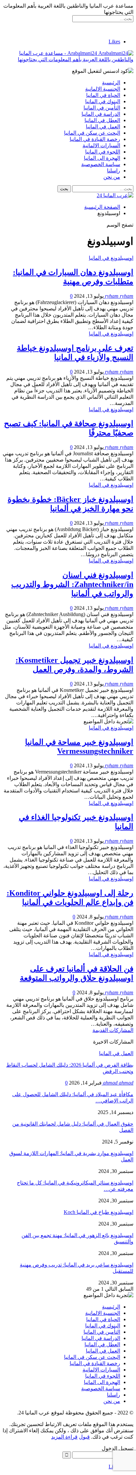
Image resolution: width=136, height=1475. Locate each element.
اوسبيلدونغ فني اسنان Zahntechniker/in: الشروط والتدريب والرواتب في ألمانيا (72, 584)
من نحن (111, 177)
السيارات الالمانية (101, 145)
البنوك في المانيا (102, 101)
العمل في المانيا (103, 126)
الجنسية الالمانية (102, 89)
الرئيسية (111, 82)
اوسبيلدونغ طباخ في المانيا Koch (98, 1212)
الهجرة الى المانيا (102, 158)
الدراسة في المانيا (101, 114)
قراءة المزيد (64, 1437)
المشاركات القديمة (112, 1030)
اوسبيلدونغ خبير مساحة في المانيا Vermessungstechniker (79, 746)
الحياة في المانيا (103, 95)
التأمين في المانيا (102, 108)
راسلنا (113, 170)
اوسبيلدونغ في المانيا (111, 258)
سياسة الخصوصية (100, 164)
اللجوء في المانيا (102, 152)
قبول (84, 1437)
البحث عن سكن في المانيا (92, 133)
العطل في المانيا (102, 120)
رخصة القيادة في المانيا (95, 139)
